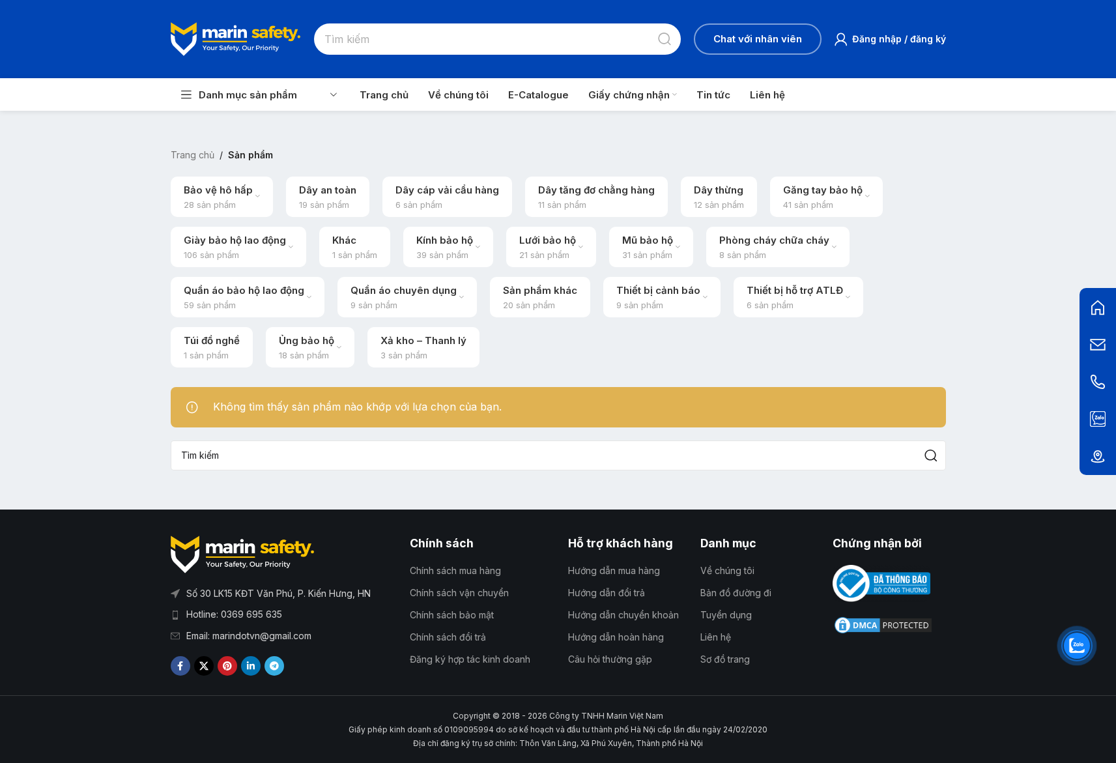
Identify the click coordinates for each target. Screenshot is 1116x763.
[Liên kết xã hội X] (204, 666)
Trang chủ (192, 154)
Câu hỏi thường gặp (610, 659)
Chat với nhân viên (757, 39)
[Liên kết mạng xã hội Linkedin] (251, 666)
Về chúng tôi (727, 570)
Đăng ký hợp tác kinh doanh (470, 659)
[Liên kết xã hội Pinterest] (227, 666)
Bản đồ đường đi (735, 592)
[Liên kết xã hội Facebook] (180, 666)
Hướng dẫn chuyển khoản (623, 614)
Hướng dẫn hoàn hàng (616, 636)
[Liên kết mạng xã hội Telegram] (274, 666)
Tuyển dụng (726, 614)
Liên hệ (715, 636)
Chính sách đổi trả (448, 636)
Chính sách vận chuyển (459, 592)
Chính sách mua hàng (455, 570)
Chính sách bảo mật (452, 614)
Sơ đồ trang (725, 659)
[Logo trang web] (236, 37)
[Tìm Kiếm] (665, 39)
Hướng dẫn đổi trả (606, 592)
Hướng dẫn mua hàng (614, 570)
